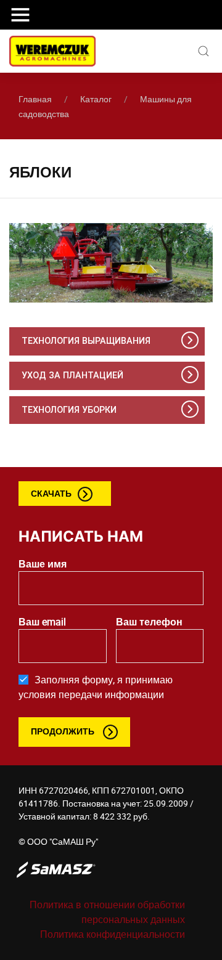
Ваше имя (42, 564)
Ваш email (42, 621)
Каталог (96, 99)
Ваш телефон (149, 621)
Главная (35, 99)
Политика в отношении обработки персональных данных (107, 912)
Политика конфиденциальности (112, 934)
